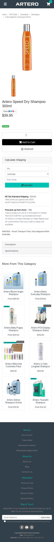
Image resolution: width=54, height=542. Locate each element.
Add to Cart (28, 142)
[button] (27, 149)
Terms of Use (27, 483)
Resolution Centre (27, 445)
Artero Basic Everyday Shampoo (40, 293)
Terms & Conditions (30, 521)
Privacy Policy (27, 488)
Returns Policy (27, 493)
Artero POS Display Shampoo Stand (40, 329)
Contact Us (27, 472)
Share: (6, 111)
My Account (27, 435)
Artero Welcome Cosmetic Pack (13, 365)
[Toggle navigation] (5, 4)
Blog (27, 466)
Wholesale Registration (27, 450)
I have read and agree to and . (28, 521)
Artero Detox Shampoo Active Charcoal (13, 402)
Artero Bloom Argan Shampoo (13, 293)
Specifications (11, 250)
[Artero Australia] (27, 4)
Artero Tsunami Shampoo (40, 401)
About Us (27, 461)
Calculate (28, 185)
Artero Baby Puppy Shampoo (13, 329)
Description (10, 244)
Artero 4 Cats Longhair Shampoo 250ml (40, 366)
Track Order (27, 440)
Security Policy (27, 498)
